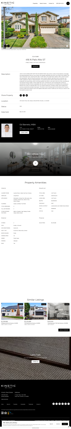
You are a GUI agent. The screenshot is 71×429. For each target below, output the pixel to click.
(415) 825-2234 (60, 3)
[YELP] (68, 404)
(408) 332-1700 (40, 128)
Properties (35, 3)
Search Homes (43, 3)
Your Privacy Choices (35, 427)
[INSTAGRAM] (56, 404)
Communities (23, 404)
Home (2, 404)
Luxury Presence (11, 420)
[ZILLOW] (65, 404)
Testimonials (31, 404)
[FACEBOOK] (53, 404)
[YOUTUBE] (59, 404)
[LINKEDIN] (62, 404)
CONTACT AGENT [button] (24, 132)
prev (5, 46)
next (8, 46)
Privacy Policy (66, 420)
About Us (8, 404)
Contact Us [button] (35, 361)
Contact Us (51, 3)
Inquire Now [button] (35, 66)
